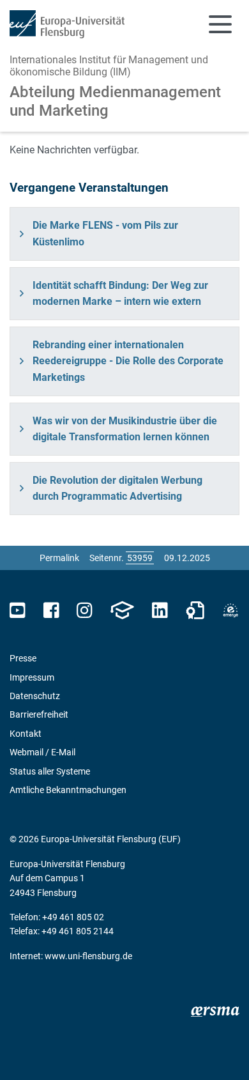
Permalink (59, 558)
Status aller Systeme (50, 771)
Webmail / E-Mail (42, 752)
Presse (23, 658)
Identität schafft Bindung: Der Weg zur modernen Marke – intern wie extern (120, 293)
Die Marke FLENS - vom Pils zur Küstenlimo (105, 233)
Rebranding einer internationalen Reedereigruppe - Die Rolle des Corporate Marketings (128, 361)
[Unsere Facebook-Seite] (51, 611)
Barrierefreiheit (39, 714)
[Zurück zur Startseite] (67, 24)
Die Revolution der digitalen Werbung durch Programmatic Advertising (117, 488)
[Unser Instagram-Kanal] (85, 611)
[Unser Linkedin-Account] (160, 611)
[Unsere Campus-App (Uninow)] (121, 611)
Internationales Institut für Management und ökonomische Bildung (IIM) (109, 66)
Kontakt (26, 734)
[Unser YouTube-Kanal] (18, 611)
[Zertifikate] (195, 611)
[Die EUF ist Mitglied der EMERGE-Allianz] (230, 611)
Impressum (32, 677)
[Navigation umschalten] (220, 24)
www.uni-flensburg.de (88, 956)
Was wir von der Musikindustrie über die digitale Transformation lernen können (125, 429)
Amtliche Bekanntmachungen (68, 790)
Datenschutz (35, 696)
